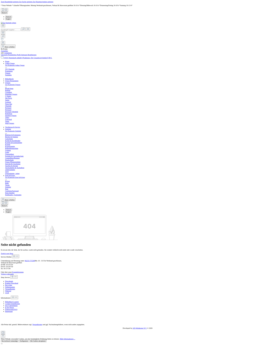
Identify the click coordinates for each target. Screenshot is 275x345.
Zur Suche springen (26, 2)
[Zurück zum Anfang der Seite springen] (3, 336)
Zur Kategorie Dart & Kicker (15, 177)
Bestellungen (32, 55)
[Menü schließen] (6, 87)
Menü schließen (10, 47)
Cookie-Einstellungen (12, 304)
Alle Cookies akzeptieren (38, 341)
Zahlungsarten (10, 287)
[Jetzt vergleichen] (3, 332)
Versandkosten (10, 289)
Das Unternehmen (11, 306)
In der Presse (9, 307)
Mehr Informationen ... (67, 339)
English (8, 19)
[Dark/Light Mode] (4, 10)
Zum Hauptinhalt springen (10, 2)
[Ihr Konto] (3, 43)
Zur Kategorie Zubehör (13, 131)
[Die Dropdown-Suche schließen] (28, 29)
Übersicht (4, 55)
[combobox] (11, 30)
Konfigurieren (24, 341)
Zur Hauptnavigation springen (43, 2)
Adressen (24, 55)
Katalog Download (11, 283)
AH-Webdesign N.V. (140, 328)
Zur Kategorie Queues (12, 85)
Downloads (9, 281)
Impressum (9, 311)
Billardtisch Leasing (12, 302)
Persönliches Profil (14, 55)
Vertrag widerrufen (7, 274)
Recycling (8, 285)
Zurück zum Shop (7, 253)
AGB (7, 293)
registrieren (8, 53)
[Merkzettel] (2, 40)
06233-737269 (30, 261)
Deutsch (8, 17)
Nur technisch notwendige (10, 341)
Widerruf (8, 291)
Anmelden (4, 51)
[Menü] (3, 25)
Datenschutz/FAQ (11, 309)
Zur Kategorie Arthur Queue (14, 65)
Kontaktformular (17, 272)
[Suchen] (23, 29)
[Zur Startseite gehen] (8, 23)
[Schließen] (2, 343)
